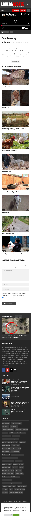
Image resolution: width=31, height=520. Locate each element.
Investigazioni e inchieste (17, 454)
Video (11, 489)
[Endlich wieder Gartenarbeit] (15, 141)
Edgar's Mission (6, 445)
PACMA (21, 467)
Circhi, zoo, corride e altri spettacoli (10, 439)
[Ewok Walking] (15, 203)
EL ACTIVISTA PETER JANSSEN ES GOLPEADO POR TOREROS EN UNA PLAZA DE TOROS (20, 404)
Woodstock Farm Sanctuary (16, 492)
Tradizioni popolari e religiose (8, 486)
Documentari (22, 442)
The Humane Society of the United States (11, 483)
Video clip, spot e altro (20, 489)
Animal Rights (14, 426)
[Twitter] (11, 370)
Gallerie (19, 448)
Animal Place (5, 426)
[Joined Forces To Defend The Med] (6, 397)
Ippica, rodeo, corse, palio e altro (9, 458)
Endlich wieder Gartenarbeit (9, 150)
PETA (12, 470)
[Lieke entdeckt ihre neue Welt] (15, 224)
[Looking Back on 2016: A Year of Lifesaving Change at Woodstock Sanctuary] (15, 119)
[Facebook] (3, 370)
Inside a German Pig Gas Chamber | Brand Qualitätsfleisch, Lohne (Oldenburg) (20, 389)
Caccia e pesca (16, 436)
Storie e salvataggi (6, 480)
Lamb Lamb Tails (6, 171)
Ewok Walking (5, 212)
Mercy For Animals (6, 464)
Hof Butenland (5, 451)
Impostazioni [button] (8, 515)
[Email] (15, 370)
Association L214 (6, 436)
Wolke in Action (6, 107)
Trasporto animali (22, 486)
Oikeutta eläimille (6, 467)
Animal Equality (5, 423)
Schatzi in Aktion (6, 87)
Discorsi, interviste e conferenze (9, 442)
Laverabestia (19, 461)
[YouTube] (7, 370)
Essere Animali (15, 445)
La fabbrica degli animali (7, 461)
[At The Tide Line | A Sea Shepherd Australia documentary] (6, 412)
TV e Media (4, 489)
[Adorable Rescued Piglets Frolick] (15, 182)
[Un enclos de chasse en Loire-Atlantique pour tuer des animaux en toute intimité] (15, 326)
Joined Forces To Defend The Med (20, 395)
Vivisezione (5, 492)
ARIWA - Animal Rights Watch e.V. (17, 432)
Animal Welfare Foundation (21, 429)
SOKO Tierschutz (15, 476)
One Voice (15, 467)
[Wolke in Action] (15, 98)
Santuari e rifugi (19, 473)
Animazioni (4, 432)
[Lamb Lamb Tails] (15, 162)
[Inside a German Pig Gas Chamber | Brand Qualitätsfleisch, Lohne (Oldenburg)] (6, 389)
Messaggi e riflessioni (18, 464)
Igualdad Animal (6, 454)
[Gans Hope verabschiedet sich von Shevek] (15, 244)
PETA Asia (18, 470)
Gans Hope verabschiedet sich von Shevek (13, 254)
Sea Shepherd (5, 476)
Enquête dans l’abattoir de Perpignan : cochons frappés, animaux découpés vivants (19, 381)
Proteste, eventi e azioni (7, 473)
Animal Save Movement (7, 429)
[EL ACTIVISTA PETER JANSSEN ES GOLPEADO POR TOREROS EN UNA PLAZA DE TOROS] (6, 404)
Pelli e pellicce (5, 470)
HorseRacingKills (15, 451)
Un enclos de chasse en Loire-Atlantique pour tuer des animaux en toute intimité (14, 336)
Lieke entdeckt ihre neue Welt (10, 233)
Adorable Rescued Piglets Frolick (11, 192)
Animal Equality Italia (16, 423)
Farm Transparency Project (8, 448)
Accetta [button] (16, 515)
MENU (4, 10)
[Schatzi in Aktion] (15, 77)
